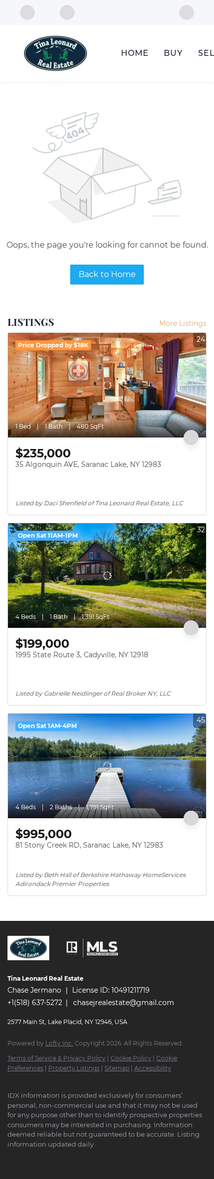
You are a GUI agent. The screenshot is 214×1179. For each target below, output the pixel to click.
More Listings (183, 323)
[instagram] (32, 1159)
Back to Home (107, 274)
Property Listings (74, 1068)
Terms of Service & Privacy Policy (56, 1058)
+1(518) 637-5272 (34, 1002)
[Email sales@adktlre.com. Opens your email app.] (70, 12)
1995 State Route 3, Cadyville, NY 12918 (81, 654)
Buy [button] (173, 53)
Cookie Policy (130, 1058)
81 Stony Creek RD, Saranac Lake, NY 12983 (89, 845)
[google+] (72, 1159)
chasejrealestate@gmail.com (123, 1002)
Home (135, 53)
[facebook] (186, 11)
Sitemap (117, 1068)
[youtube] (52, 1159)
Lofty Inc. (59, 1043)
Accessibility (152, 1068)
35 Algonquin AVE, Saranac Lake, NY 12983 (88, 464)
